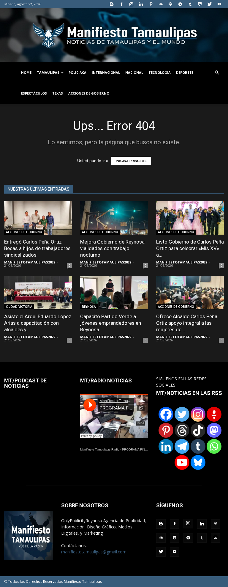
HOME (26, 72)
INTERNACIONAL (106, 72)
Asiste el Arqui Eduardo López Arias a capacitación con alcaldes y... (37, 322)
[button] (217, 73)
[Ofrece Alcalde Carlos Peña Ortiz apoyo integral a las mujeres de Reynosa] (190, 292)
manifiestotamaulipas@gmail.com (93, 552)
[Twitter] (209, 4)
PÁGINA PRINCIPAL (131, 161)
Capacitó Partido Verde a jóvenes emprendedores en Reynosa (110, 322)
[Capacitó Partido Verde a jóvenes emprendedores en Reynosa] (114, 292)
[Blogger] (111, 4)
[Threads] (182, 430)
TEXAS (57, 93)
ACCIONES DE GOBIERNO (88, 93)
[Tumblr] (190, 4)
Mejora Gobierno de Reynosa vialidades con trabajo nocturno (112, 248)
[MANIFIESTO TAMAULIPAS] (114, 35)
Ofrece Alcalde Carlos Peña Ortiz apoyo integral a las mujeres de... (186, 322)
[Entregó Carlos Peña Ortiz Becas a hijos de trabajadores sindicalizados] (38, 218)
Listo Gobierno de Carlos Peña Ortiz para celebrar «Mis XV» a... (190, 248)
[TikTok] (198, 430)
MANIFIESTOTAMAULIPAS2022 (29, 262)
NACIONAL (134, 72)
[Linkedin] (141, 4)
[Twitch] (199, 4)
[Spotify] (170, 4)
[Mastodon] (214, 430)
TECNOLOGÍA (159, 72)
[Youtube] (219, 4)
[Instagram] (131, 4)
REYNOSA (89, 307)
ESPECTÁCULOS (34, 93)
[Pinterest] (150, 4)
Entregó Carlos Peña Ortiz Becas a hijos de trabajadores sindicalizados (37, 248)
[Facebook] (121, 4)
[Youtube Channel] (182, 462)
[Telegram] (180, 4)
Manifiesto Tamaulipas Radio (99, 449)
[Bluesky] (198, 462)
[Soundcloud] (160, 4)
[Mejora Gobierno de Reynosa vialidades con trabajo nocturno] (114, 218)
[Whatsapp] (214, 446)
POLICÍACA (77, 72)
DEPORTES (185, 72)
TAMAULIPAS (48, 72)
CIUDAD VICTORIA (19, 307)
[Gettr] (214, 414)
